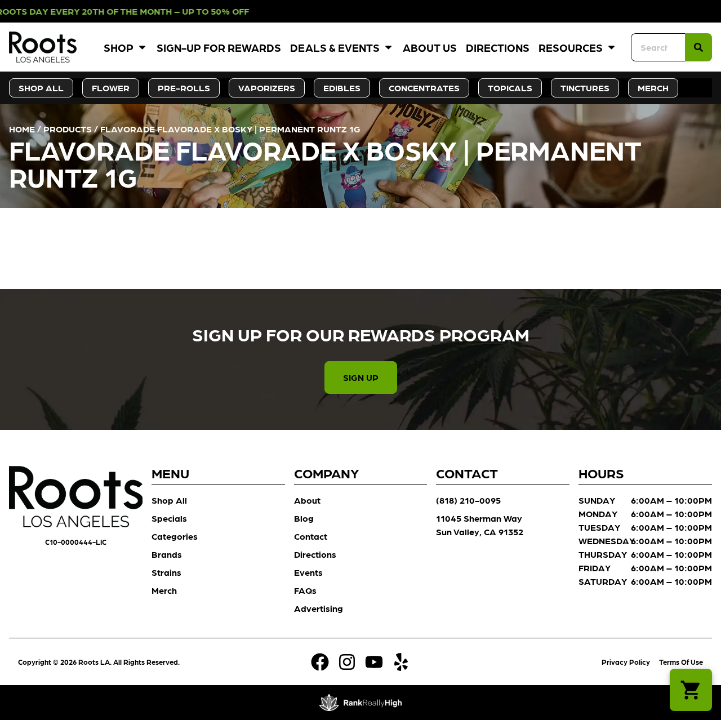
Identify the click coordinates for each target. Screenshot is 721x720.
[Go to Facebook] (320, 662)
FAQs (305, 590)
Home (22, 128)
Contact (310, 536)
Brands (167, 554)
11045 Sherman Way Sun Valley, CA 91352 (479, 525)
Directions (497, 47)
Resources (570, 47)
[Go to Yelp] (401, 662)
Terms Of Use (681, 661)
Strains (166, 572)
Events (308, 572)
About (307, 500)
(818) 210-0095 (468, 500)
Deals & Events (335, 47)
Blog (304, 518)
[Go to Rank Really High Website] (360, 702)
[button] (691, 690)
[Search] (698, 47)
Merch (164, 590)
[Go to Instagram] (347, 662)
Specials (169, 518)
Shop (118, 47)
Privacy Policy (626, 661)
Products (67, 128)
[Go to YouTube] (374, 662)
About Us (430, 47)
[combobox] (658, 47)
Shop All (169, 500)
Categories (175, 536)
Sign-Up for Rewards (219, 47)
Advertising (318, 608)
